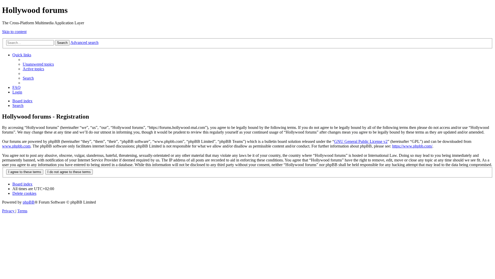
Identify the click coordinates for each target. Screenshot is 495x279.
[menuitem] (38, 64)
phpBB (29, 202)
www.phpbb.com (16, 146)
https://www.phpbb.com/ (412, 146)
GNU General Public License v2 (360, 141)
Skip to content (14, 31)
